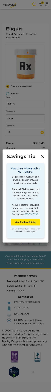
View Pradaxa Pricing (25, 222)
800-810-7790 (31, 214)
